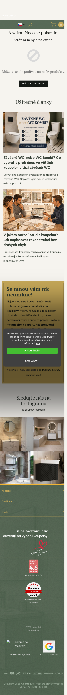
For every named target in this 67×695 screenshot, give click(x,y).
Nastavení (32, 360)
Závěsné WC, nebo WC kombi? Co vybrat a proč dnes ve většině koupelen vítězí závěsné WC (32, 162)
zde (38, 343)
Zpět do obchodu (33, 83)
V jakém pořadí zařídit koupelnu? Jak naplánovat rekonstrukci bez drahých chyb (30, 240)
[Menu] (61, 24)
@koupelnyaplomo (33, 409)
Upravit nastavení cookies (33, 687)
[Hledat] (29, 24)
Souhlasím (33, 350)
